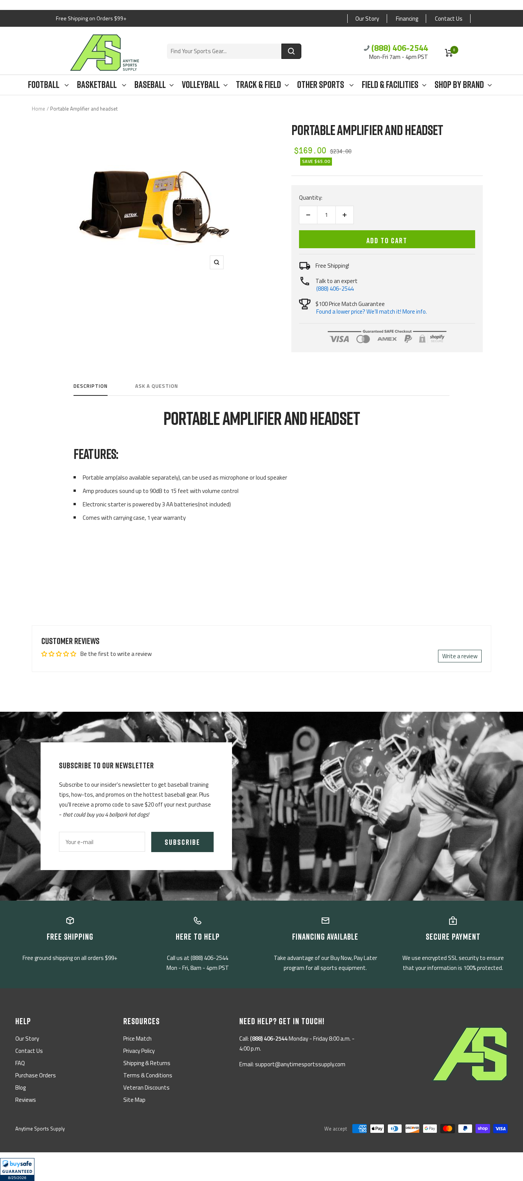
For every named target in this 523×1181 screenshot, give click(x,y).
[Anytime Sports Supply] (104, 52)
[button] (17, 1169)
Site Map (134, 1099)
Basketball (97, 84)
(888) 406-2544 (399, 48)
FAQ (20, 1063)
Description (91, 386)
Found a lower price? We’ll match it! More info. (371, 311)
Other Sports (321, 84)
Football (44, 84)
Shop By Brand (459, 84)
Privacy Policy (139, 1050)
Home (38, 108)
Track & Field (258, 84)
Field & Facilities (390, 84)
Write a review (459, 656)
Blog (20, 1087)
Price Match (137, 1038)
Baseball (150, 84)
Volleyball (201, 84)
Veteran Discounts (146, 1087)
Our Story (367, 18)
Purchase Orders (35, 1075)
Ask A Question (156, 386)
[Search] (291, 51)
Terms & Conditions (147, 1075)
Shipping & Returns (146, 1063)
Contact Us (449, 18)
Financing (407, 18)
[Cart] (449, 53)
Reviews (25, 1099)
